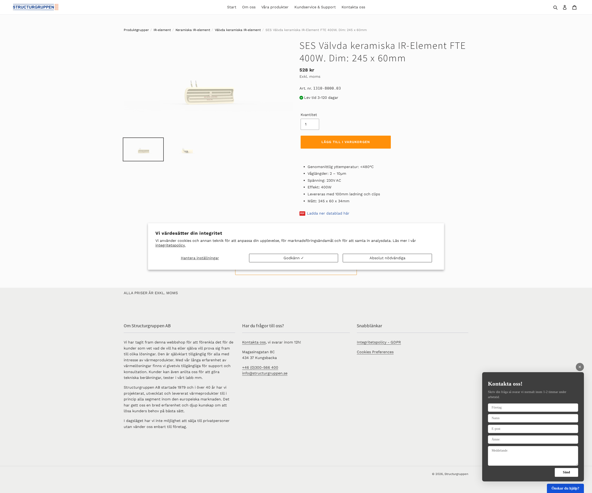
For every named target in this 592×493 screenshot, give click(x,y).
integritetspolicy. (170, 245)
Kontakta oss (254, 342)
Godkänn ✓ (294, 258)
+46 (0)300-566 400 (260, 367)
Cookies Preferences (375, 352)
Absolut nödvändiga (387, 258)
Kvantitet (309, 114)
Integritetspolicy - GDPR (379, 342)
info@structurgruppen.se (264, 373)
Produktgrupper (136, 30)
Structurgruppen (456, 474)
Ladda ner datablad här (328, 213)
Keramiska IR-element (193, 30)
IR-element (162, 30)
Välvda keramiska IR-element (238, 30)
